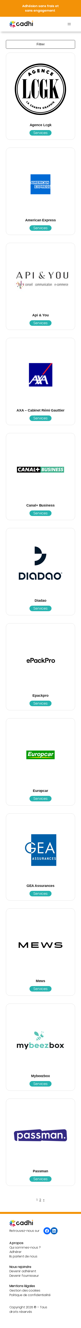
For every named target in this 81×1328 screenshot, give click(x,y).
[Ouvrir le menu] (69, 24)
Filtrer (41, 44)
